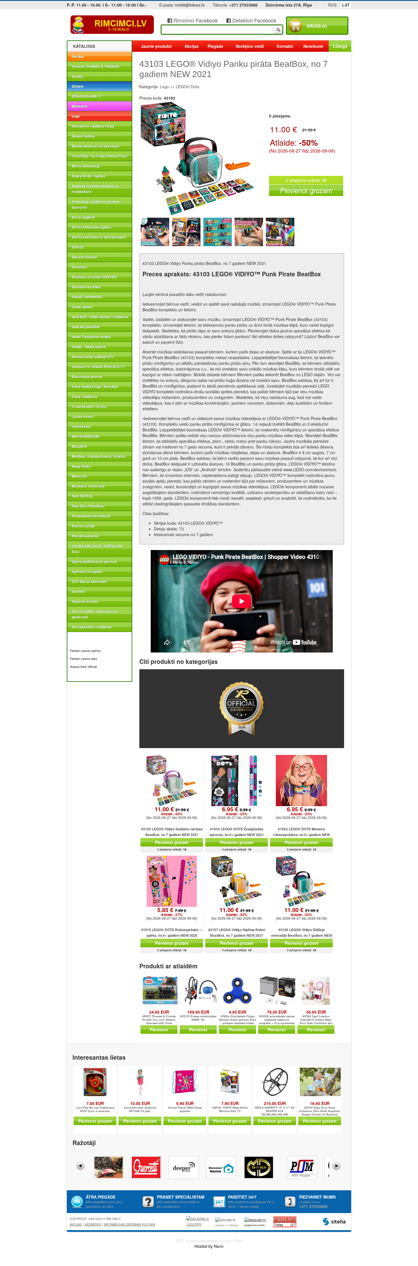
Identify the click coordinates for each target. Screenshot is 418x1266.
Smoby (77, 76)
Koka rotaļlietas (84, 396)
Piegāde (215, 46)
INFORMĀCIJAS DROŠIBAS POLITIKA (129, 1224)
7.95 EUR (230, 1103)
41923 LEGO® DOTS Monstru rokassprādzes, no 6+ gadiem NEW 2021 (301, 834)
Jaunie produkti (156, 46)
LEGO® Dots (187, 86)
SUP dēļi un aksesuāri (89, 581)
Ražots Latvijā (83, 525)
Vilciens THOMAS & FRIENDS (95, 66)
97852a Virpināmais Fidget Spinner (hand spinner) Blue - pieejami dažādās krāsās (237, 1020)
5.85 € (171, 912)
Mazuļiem (79, 446)
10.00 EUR (140, 1103)
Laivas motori (83, 416)
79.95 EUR (277, 1012)
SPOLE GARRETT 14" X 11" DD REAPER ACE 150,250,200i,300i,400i (275, 1111)
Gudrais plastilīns (86, 326)
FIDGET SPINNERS (87, 296)
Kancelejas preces (87, 376)
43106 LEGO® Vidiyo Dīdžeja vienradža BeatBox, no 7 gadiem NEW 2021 (301, 935)
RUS (332, 5)
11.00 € (172, 811)
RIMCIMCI (112, 25)
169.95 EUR (198, 1012)
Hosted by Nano (209, 1246)
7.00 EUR (95, 1103)
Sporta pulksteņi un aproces (94, 561)
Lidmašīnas (81, 426)
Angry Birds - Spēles (88, 175)
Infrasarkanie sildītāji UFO (92, 356)
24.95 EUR (159, 1012)
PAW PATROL (82, 496)
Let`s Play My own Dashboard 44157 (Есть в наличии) (95, 1109)
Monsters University (88, 486)
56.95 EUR (316, 1012)
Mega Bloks (81, 466)
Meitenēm (80, 106)
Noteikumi (313, 46)
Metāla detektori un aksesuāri (96, 146)
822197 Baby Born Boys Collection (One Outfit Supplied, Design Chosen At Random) (319, 1111)
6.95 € (236, 811)
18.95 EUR (320, 1103)
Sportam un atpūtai (87, 571)
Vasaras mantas (85, 601)
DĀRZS (78, 247)
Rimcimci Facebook (195, 20)
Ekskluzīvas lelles (86, 286)
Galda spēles (82, 306)
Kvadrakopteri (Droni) (89, 406)
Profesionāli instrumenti (91, 515)
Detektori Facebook (253, 20)
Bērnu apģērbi (83, 217)
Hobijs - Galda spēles (89, 346)
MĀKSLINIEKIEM (85, 436)
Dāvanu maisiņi (84, 257)
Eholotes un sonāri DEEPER (94, 276)
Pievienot (159, 1029)
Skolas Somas (83, 136)
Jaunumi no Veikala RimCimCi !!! (98, 366)
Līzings (340, 46)
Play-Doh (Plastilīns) (88, 506)
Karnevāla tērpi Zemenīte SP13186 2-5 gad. (140, 1109)
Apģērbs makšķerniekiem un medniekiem (95, 188)
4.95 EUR (237, 1012)
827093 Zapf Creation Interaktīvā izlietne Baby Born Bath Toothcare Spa (316, 1020)
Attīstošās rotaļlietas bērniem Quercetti (96, 204)
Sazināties (92, 1224)
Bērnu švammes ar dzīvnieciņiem (99, 237)
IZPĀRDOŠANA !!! (86, 96)
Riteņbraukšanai (85, 535)
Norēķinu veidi (250, 46)
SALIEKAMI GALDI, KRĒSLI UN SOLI (97, 548)
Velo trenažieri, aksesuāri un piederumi (94, 614)
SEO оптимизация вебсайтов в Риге (209, 1240)
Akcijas (78, 56)
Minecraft (79, 476)
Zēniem (78, 86)
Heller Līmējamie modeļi (91, 336)
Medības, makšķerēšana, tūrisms (99, 456)
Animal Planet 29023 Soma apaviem (185, 1109)
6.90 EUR (185, 1103)
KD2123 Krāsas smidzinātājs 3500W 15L (198, 1018)
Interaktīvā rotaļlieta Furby (93, 126)
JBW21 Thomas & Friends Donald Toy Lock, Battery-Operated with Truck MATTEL (159, 1020)
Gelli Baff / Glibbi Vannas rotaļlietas (100, 316)
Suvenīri (78, 591)
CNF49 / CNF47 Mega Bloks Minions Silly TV (230, 1109)
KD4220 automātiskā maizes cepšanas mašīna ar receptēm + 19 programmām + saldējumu (277, 1020)
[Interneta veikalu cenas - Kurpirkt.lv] (227, 1221)
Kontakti (285, 46)
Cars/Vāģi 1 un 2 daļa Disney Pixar (99, 155)
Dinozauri (79, 266)
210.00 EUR (275, 1103)
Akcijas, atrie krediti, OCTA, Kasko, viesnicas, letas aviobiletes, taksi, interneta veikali (255, 1222)
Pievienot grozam (306, 190)
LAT (346, 5)
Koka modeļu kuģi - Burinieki (95, 386)
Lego (76, 116)
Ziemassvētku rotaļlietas (92, 626)
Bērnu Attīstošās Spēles (91, 227)
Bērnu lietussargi (86, 165)
